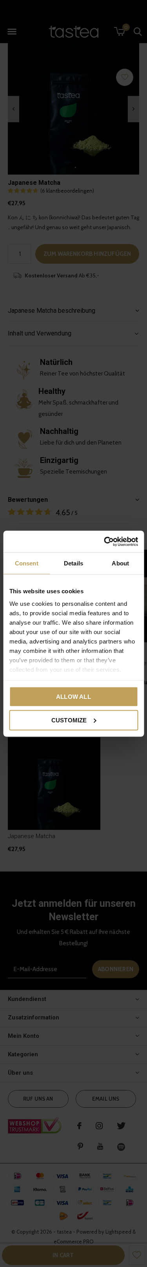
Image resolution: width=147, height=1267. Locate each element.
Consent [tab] (26, 563)
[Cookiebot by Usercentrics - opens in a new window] (104, 541)
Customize (69, 719)
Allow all (73, 696)
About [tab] (120, 563)
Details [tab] (73, 563)
